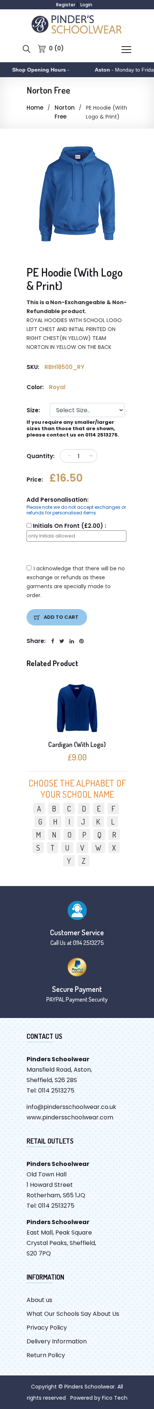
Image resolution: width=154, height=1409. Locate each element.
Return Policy (46, 1355)
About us (39, 1300)
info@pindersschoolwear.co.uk (71, 1107)
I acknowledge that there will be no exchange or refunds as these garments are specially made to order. (76, 582)
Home (35, 107)
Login (86, 4)
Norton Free (65, 112)
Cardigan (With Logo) (77, 744)
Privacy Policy (47, 1327)
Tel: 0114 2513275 (50, 1090)
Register (65, 4)
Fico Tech (114, 1398)
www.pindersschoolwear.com (70, 1117)
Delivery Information (57, 1341)
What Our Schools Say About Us (73, 1313)
